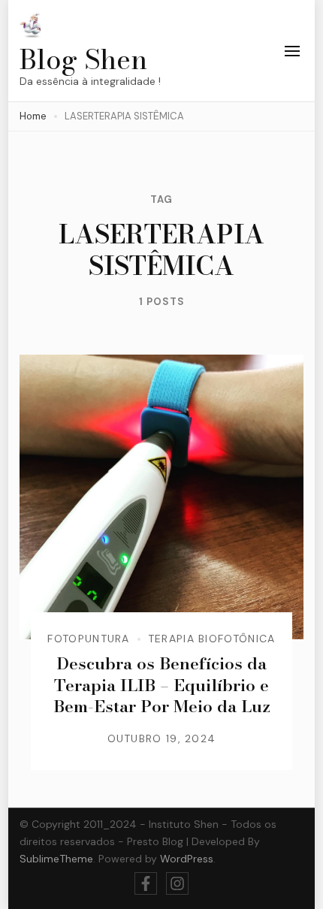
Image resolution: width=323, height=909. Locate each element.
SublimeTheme (56, 858)
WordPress (186, 858)
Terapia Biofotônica (212, 638)
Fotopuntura (88, 638)
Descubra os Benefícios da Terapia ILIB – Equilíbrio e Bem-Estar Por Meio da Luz (161, 685)
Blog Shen (83, 59)
